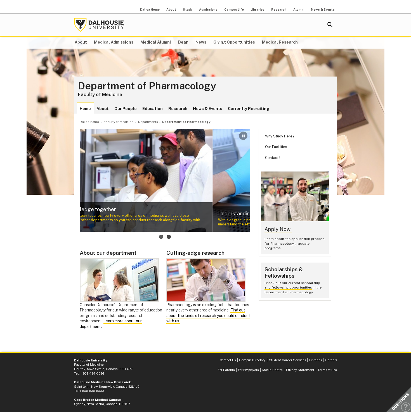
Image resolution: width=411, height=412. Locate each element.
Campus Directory (252, 360)
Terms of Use (327, 370)
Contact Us (274, 158)
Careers (331, 360)
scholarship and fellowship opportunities (292, 285)
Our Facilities (276, 147)
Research (279, 9)
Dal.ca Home (150, 9)
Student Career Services (287, 360)
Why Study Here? (279, 136)
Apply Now (278, 229)
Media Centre (272, 370)
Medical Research (280, 42)
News (200, 42)
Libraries (257, 9)
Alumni (298, 9)
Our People (125, 108)
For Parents (226, 370)
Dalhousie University (99, 25)
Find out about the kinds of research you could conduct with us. (208, 315)
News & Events (323, 9)
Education (152, 108)
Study (187, 9)
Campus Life (234, 9)
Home (85, 108)
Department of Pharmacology (147, 86)
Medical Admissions (113, 42)
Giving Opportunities (234, 42)
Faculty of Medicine (100, 94)
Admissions (208, 9)
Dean (183, 42)
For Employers (248, 370)
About (171, 9)
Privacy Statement (300, 370)
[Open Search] (330, 25)
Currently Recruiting (248, 108)
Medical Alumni (155, 42)
